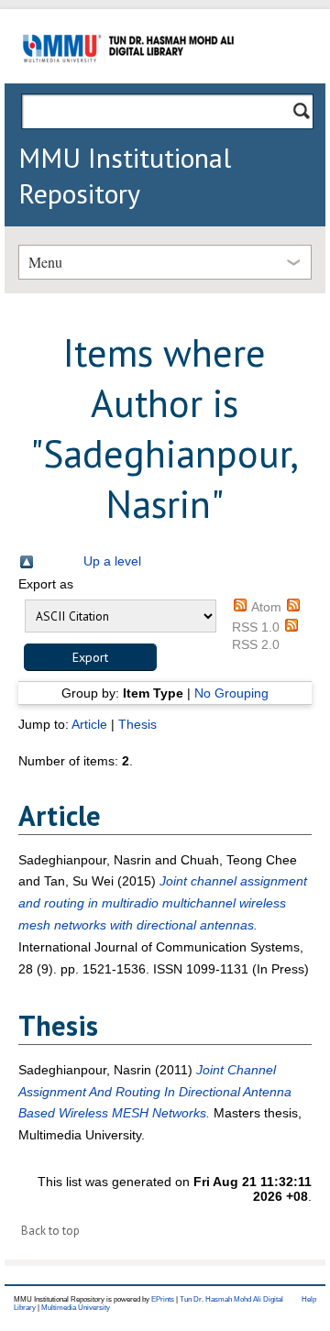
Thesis (137, 724)
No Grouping (231, 693)
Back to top (50, 1230)
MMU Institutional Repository (124, 175)
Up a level (112, 561)
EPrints (162, 1299)
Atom (266, 607)
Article (89, 724)
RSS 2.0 (256, 644)
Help (309, 1299)
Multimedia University (75, 1308)
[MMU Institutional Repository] (128, 80)
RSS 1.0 (256, 627)
